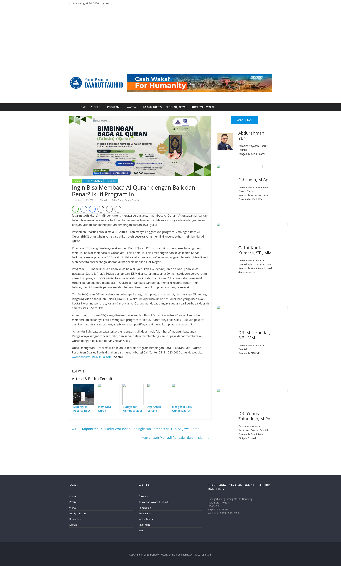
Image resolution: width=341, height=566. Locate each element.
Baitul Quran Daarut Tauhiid (126, 200)
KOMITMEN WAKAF (203, 107)
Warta (72, 507)
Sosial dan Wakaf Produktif (154, 502)
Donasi (73, 524)
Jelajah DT (111, 181)
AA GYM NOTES (152, 107)
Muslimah (144, 524)
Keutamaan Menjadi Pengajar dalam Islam (175, 437)
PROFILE (95, 107)
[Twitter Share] (101, 209)
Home (72, 496)
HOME (82, 107)
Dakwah (143, 496)
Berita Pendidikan (93, 181)
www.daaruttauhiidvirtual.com (92, 357)
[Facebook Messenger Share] (92, 209)
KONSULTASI (244, 120)
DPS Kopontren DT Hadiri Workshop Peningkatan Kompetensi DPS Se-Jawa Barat (135, 429)
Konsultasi (75, 519)
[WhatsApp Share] (75, 209)
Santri (142, 530)
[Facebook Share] (83, 209)
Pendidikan (145, 507)
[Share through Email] (109, 209)
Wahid (103, 200)
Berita (77, 181)
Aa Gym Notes (77, 513)
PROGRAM (113, 107)
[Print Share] (118, 209)
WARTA (131, 107)
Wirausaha (145, 513)
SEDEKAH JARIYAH (176, 107)
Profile (73, 502)
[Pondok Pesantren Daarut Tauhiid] (73, 107)
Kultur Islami (146, 519)
